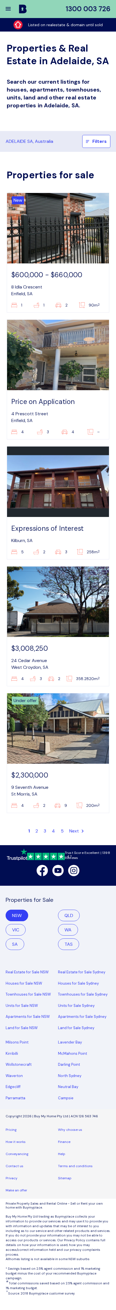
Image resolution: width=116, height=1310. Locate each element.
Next (74, 831)
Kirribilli (12, 1053)
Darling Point (69, 1064)
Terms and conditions (75, 1166)
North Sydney (69, 1075)
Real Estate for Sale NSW (27, 972)
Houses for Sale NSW (24, 983)
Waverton (14, 1075)
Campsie (65, 1098)
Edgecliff (13, 1086)
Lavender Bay (70, 1042)
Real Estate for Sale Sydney (81, 972)
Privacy (11, 1178)
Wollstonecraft (19, 1064)
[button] (12, 9)
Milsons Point (17, 1042)
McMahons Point (72, 1053)
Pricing (11, 1129)
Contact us (14, 1166)
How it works (16, 1142)
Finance (64, 1142)
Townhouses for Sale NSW (28, 994)
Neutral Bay (68, 1086)
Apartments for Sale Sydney (82, 1016)
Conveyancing (17, 1154)
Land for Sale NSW (22, 1027)
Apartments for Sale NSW (28, 1016)
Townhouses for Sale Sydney (83, 994)
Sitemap (65, 1178)
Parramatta (15, 1098)
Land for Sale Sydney (76, 1027)
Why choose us (70, 1129)
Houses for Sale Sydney (78, 983)
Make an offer (16, 1190)
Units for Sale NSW (22, 1005)
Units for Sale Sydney (76, 1005)
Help (61, 1154)
